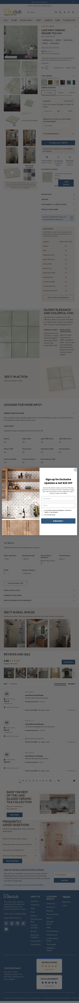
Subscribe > (58, 521)
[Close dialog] (75, 469)
